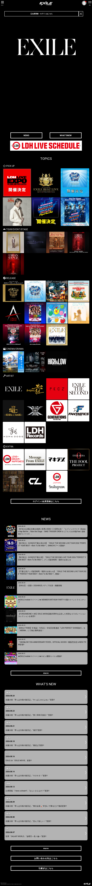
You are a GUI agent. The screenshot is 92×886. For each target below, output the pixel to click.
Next (79, 146)
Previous (12, 146)
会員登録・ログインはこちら (42, 14)
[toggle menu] (90, 2)
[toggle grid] (2, 2)
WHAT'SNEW (66, 135)
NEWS (26, 135)
